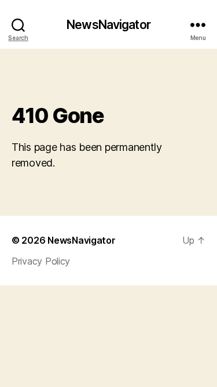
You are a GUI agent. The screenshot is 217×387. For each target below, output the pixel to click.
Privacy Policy (41, 261)
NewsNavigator (108, 25)
